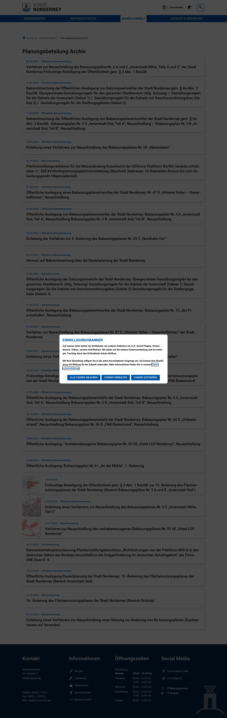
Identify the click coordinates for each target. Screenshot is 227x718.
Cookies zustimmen (145, 377)
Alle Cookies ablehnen (84, 377)
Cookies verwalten (115, 377)
